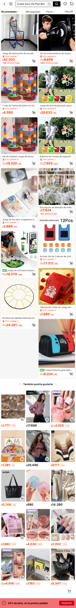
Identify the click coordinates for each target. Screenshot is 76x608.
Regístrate (67, 603)
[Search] (56, 3)
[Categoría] (11, 4)
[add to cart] (22, 419)
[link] (65, 4)
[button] (4, 4)
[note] (13, 425)
